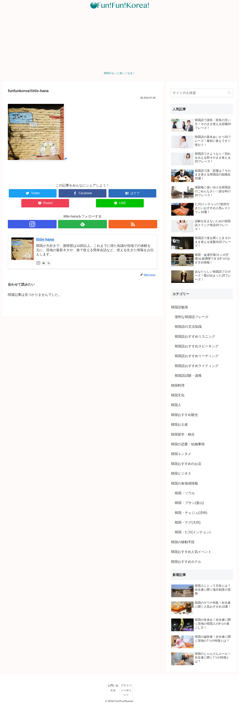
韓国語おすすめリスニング (195, 336)
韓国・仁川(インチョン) (193, 532)
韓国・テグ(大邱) (188, 522)
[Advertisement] (119, 41)
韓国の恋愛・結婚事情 (188, 444)
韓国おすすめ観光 (184, 415)
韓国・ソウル (185, 493)
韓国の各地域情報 (184, 483)
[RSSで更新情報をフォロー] (132, 224)
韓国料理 (177, 385)
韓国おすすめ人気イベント (191, 552)
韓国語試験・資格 (188, 375)
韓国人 (176, 405)
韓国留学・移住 (183, 434)
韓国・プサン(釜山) (189, 503)
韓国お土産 (179, 424)
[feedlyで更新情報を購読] (82, 224)
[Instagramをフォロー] (32, 224)
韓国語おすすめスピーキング (196, 346)
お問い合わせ (113, 688)
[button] (229, 93)
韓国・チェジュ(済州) (191, 513)
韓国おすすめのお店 (186, 464)
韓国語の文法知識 (188, 326)
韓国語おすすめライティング (196, 366)
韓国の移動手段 (183, 542)
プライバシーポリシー (126, 690)
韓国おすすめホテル (186, 562)
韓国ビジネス (181, 473)
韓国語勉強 (179, 307)
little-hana (45, 239)
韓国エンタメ (181, 454)
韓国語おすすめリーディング (196, 356)
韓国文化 (177, 395)
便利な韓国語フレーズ (191, 317)
